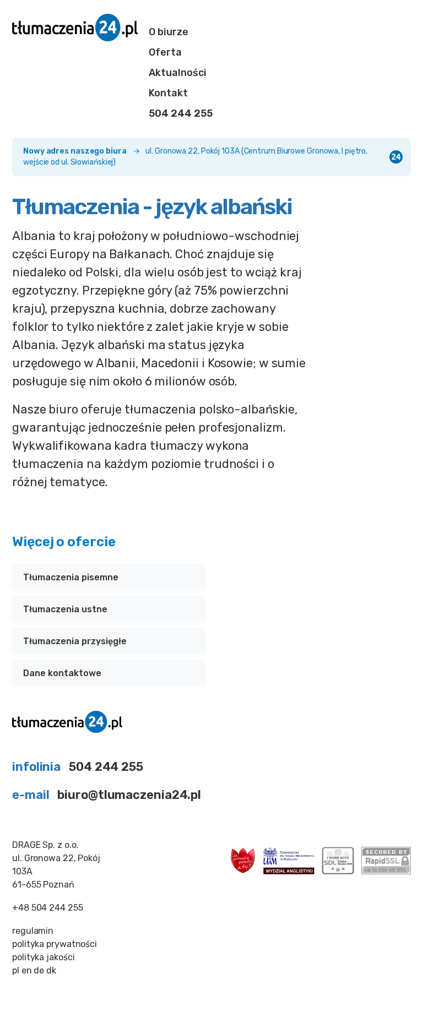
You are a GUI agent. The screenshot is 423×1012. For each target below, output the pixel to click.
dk (51, 970)
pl (15, 970)
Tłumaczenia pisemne (70, 577)
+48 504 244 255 (47, 907)
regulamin (32, 931)
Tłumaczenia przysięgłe (75, 641)
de (39, 970)
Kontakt (168, 93)
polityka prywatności (54, 944)
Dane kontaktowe (62, 673)
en (26, 970)
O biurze (168, 32)
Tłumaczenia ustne (65, 609)
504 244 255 (181, 113)
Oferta (165, 52)
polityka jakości (43, 957)
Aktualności (178, 73)
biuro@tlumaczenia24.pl (129, 794)
